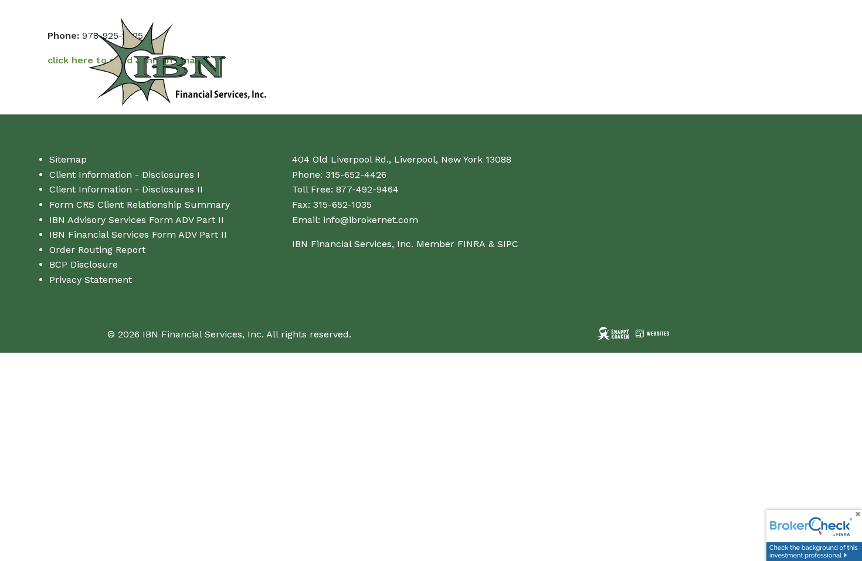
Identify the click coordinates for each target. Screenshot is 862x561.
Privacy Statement (90, 279)
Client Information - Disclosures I (124, 174)
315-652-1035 (342, 204)
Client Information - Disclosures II (126, 189)
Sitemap (68, 159)
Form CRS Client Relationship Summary (139, 204)
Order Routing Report (97, 249)
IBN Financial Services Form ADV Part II (138, 234)
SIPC (507, 243)
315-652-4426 (355, 174)
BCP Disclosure (83, 264)
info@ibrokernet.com (370, 219)
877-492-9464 (367, 189)
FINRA (471, 243)
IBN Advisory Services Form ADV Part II (136, 219)
